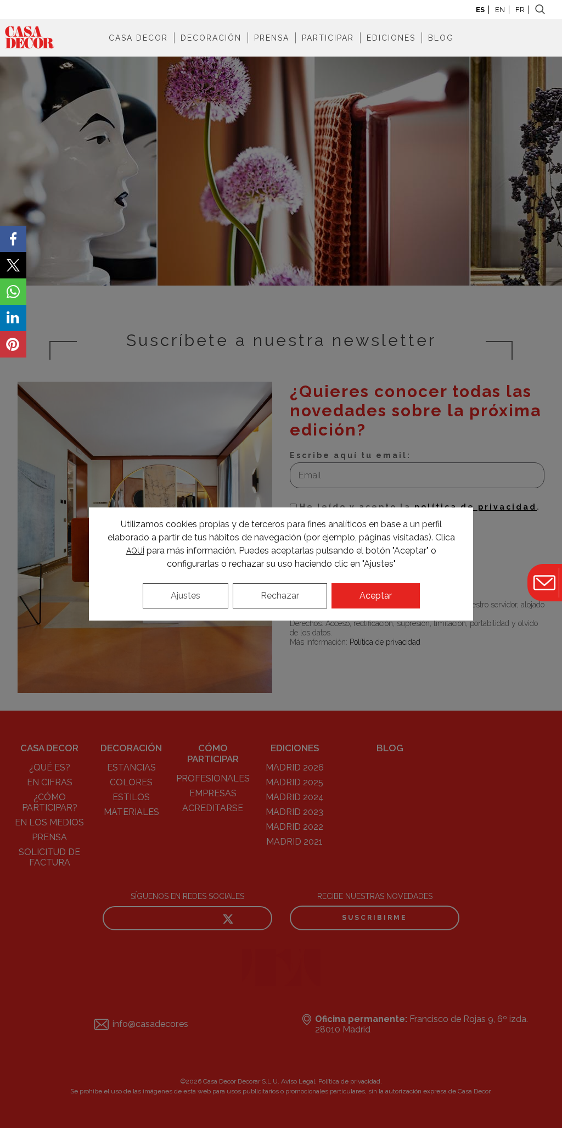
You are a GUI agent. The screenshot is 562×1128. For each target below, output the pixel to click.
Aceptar (375, 595)
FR (520, 9)
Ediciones (391, 37)
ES (480, 9)
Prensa (271, 37)
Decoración (211, 37)
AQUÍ (135, 550)
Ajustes (185, 595)
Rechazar (280, 595)
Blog (441, 37)
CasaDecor (29, 38)
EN (500, 9)
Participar (328, 37)
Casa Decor (138, 37)
